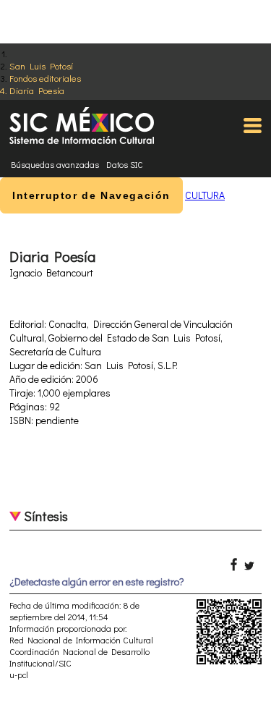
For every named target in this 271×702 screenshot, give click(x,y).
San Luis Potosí (41, 65)
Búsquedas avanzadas (55, 164)
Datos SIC (124, 164)
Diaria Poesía (36, 90)
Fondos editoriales (45, 78)
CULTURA (205, 195)
